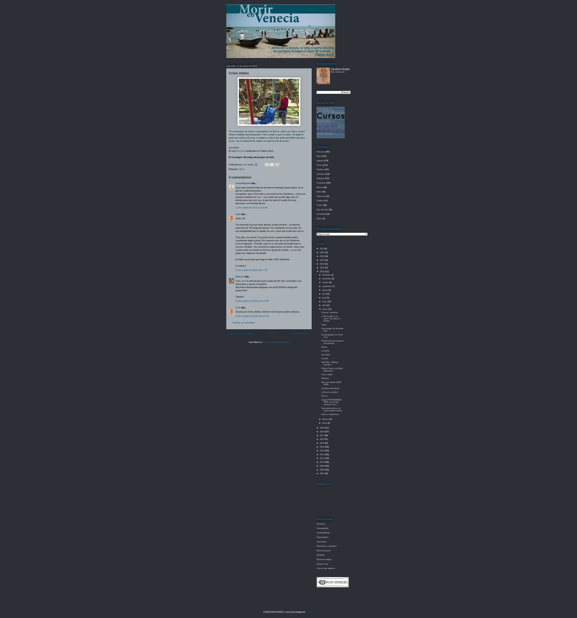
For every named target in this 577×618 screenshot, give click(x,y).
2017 (322, 435)
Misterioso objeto (324, 559)
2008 (322, 470)
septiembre (327, 286)
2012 (322, 454)
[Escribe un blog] (269, 164)
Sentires (320, 169)
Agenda (320, 160)
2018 (322, 432)
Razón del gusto (324, 550)
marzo (325, 309)
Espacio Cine (322, 564)
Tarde (323, 325)
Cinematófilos (322, 528)
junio (324, 298)
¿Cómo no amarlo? (329, 392)
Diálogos (320, 178)
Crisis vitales (327, 374)
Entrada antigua (299, 333)
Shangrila (321, 555)
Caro (238, 214)
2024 (322, 256)
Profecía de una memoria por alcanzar (332, 342)
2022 (322, 264)
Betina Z (239, 276)
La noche (325, 351)
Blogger (309, 612)
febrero (325, 419)
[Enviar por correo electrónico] (266, 164)
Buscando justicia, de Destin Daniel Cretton (331, 409)
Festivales (321, 183)
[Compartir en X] (271, 164)
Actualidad (321, 214)
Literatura (321, 174)
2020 (322, 271)
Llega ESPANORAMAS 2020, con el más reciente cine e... (331, 402)
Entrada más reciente (241, 333)
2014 (322, 447)
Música (320, 187)
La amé (324, 358)
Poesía (320, 165)
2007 (322, 473)
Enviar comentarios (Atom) (276, 342)
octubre (325, 282)
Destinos (325, 378)
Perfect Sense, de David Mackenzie (332, 369)
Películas (321, 152)
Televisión (321, 196)
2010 (322, 462)
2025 (322, 252)
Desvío (324, 396)
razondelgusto (243, 183)
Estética (320, 200)
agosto (325, 290)
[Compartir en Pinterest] (277, 164)
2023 (322, 260)
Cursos (320, 205)
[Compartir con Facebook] (274, 164)
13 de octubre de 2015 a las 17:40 (252, 316)
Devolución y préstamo (327, 546)
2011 (322, 458)
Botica (319, 218)
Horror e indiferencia (330, 414)
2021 (322, 268)
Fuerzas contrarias (329, 312)
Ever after (325, 355)
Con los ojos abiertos (326, 568)
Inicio (272, 333)
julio (324, 294)
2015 (322, 443)
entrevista (241, 151)
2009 (322, 466)
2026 (322, 248)
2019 (322, 428)
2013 (322, 450)
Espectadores (323, 537)
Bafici (319, 192)
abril (324, 305)
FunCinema (322, 542)
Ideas (241, 169)
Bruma (324, 347)
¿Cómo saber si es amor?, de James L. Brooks (331, 318)
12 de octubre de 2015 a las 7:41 (251, 270)
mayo (325, 301)
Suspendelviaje (323, 533)
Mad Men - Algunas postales (329, 363)
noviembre (327, 279)
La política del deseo (330, 388)
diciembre (326, 275)
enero (325, 423)
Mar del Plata (322, 210)
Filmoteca (321, 524)
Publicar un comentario (243, 322)
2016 (322, 439)
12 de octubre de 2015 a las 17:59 (252, 301)
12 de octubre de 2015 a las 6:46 (251, 207)
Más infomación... (338, 72)
